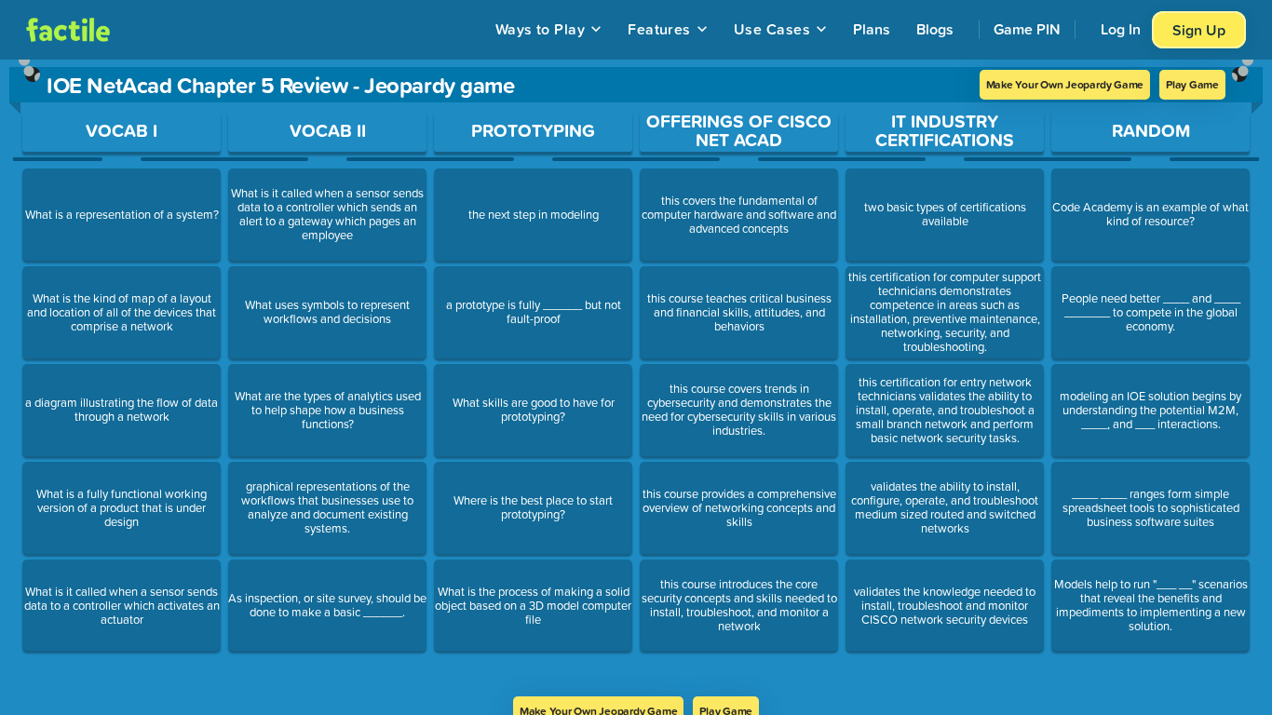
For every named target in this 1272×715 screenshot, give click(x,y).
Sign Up (1198, 30)
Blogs (935, 29)
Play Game (1192, 84)
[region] (636, 378)
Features (659, 29)
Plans (871, 29)
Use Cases (772, 29)
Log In (1121, 29)
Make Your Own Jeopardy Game (1065, 84)
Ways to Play (540, 29)
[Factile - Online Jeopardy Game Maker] (68, 30)
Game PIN (1027, 29)
